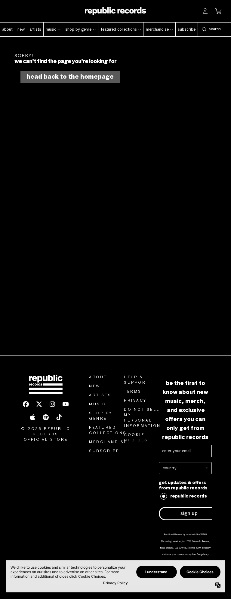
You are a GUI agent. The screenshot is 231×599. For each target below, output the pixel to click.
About (98, 377)
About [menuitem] (7, 29)
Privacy (135, 401)
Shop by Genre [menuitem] (78, 29)
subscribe (104, 451)
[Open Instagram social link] (52, 404)
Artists (100, 395)
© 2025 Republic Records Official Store (45, 434)
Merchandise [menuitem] (157, 29)
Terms (133, 392)
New (95, 386)
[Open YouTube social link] (65, 404)
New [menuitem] (21, 29)
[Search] (204, 29)
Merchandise (108, 442)
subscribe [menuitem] (187, 29)
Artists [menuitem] (35, 29)
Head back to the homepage (70, 77)
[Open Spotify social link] (45, 417)
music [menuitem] (51, 29)
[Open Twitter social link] (39, 404)
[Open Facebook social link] (25, 404)
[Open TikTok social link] (59, 417)
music (97, 404)
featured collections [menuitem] (119, 29)
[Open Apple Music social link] (32, 417)
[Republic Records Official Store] (115, 11)
